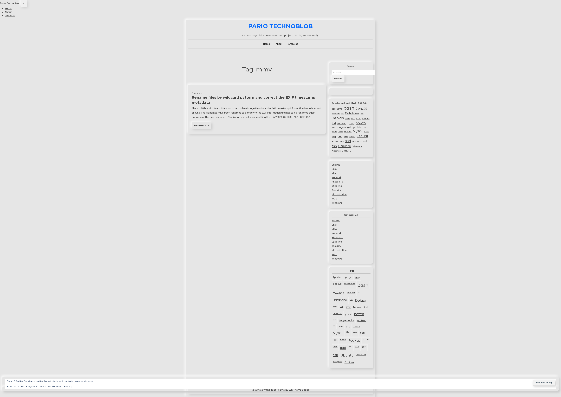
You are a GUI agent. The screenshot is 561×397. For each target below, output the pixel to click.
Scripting (337, 186)
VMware (357, 146)
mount (348, 131)
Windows (337, 203)
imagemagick (344, 127)
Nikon (366, 132)
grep (351, 123)
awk (353, 103)
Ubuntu (344, 145)
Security (336, 190)
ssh (334, 146)
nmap (334, 137)
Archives (10, 15)
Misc (334, 173)
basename (337, 109)
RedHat (362, 136)
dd (362, 113)
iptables (357, 127)
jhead (334, 131)
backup (362, 103)
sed (348, 141)
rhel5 (341, 141)
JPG (340, 131)
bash (349, 108)
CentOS (361, 109)
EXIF (358, 118)
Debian (338, 118)
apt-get (345, 103)
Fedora (365, 118)
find (334, 123)
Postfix (352, 136)
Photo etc (337, 181)
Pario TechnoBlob (280, 26)
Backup (336, 164)
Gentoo (341, 123)
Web (334, 198)
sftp (353, 141)
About (8, 12)
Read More (200, 125)
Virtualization (339, 194)
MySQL (358, 131)
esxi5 (347, 119)
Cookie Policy (66, 386)
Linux (334, 169)
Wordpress (336, 151)
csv (342, 114)
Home (8, 8)
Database (352, 113)
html (333, 127)
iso (364, 127)
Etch (353, 119)
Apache (336, 103)
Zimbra (346, 150)
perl (340, 136)
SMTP (359, 141)
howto (361, 123)
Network (336, 177)
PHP (346, 136)
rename (335, 141)
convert (336, 113)
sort (365, 141)
